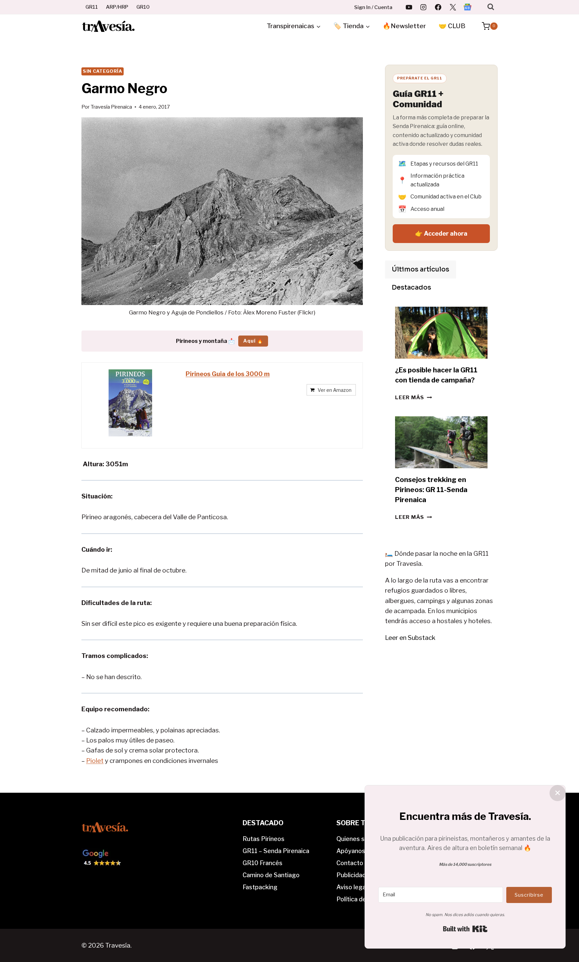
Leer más (413, 397)
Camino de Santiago (271, 875)
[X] (452, 7)
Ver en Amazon (334, 390)
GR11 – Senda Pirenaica (276, 850)
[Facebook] (438, 7)
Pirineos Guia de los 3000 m (228, 373)
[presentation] (441, 333)
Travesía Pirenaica (111, 107)
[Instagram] (423, 7)
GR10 (143, 7)
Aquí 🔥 (253, 341)
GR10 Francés (262, 862)
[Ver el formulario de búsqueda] (491, 7)
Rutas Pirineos (263, 838)
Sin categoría (102, 71)
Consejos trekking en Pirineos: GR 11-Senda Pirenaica (431, 490)
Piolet (95, 761)
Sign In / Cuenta (373, 7)
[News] (467, 7)
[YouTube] (408, 7)
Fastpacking (260, 887)
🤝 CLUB (452, 26)
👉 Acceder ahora (441, 233)
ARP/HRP (117, 7)
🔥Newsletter (404, 26)
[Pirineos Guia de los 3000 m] (130, 402)
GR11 (91, 7)
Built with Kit (465, 929)
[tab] (420, 269)
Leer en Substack (410, 638)
